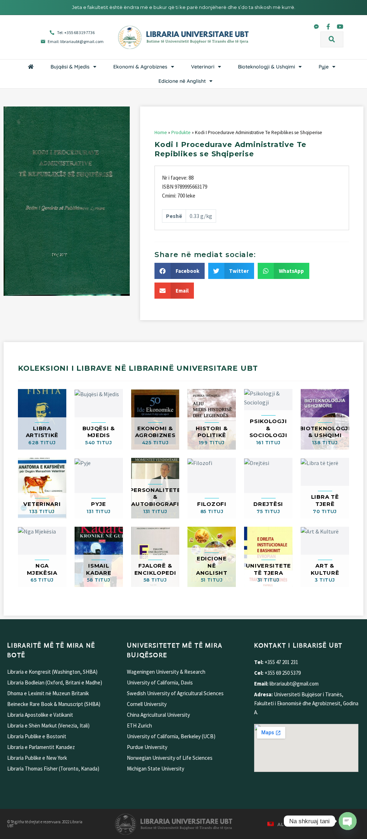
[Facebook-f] (328, 27)
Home (160, 132)
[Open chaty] (348, 821)
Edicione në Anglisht (182, 81)
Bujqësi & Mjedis (70, 66)
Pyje (324, 66)
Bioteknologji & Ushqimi (266, 66)
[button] (332, 39)
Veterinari (202, 66)
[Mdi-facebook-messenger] (316, 27)
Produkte (181, 132)
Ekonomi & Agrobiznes (140, 66)
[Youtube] (340, 27)
